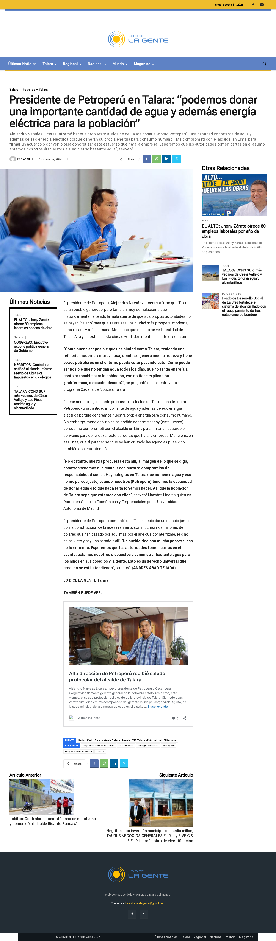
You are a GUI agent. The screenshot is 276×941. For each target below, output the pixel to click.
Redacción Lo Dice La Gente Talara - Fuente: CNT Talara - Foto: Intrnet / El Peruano (127, 740)
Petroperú (169, 745)
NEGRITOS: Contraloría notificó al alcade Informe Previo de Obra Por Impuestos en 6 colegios (33, 371)
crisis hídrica (125, 745)
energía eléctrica (148, 745)
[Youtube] (262, 4)
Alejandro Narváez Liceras (98, 745)
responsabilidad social (78, 751)
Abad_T (28, 159)
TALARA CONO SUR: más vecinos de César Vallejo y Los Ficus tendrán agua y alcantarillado (30, 399)
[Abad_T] (13, 159)
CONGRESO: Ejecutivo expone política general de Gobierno (31, 346)
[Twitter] (176, 159)
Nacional (19, 337)
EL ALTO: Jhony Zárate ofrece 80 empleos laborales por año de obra (33, 324)
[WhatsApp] (156, 159)
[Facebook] (147, 159)
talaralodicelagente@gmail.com (145, 903)
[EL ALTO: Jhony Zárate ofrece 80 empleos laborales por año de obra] (234, 195)
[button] (264, 63)
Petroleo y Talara (35, 89)
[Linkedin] (166, 159)
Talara (14, 89)
